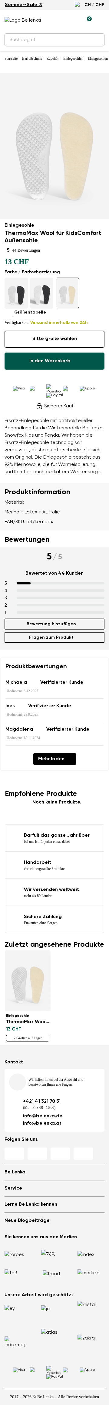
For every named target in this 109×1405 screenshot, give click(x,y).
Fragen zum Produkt (51, 637)
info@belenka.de (42, 1116)
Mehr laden (51, 759)
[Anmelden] (73, 20)
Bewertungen (27, 539)
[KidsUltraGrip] (42, 293)
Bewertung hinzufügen (51, 624)
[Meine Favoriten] (59, 20)
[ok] (96, 40)
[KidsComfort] (16, 293)
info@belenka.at (42, 1123)
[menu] (100, 21)
